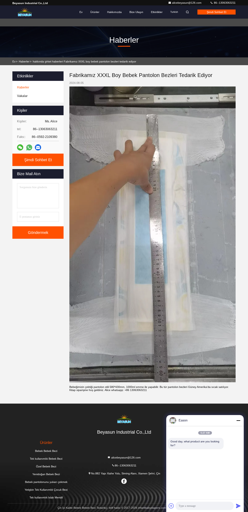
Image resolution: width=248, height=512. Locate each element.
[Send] (238, 506)
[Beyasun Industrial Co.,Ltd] (24, 12)
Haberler (24, 61)
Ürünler (94, 12)
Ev (81, 12)
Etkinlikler (157, 12)
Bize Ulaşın (136, 12)
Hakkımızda (114, 12)
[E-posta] (37, 147)
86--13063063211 (224, 2)
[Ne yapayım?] (29, 147)
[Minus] (238, 420)
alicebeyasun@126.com (187, 2)
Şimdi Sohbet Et (216, 12)
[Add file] (171, 506)
